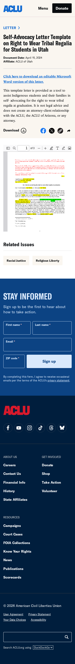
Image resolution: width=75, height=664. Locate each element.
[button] (60, 131)
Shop (46, 473)
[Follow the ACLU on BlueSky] (62, 427)
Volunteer (49, 491)
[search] (67, 637)
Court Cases (12, 534)
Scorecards (12, 577)
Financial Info (14, 482)
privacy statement (59, 380)
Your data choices (14, 619)
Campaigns (12, 526)
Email (9, 341)
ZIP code (11, 358)
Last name (41, 324)
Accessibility (38, 619)
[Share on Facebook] (43, 132)
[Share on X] (52, 132)
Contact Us (12, 473)
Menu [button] (43, 8)
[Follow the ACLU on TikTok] (40, 427)
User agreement (13, 614)
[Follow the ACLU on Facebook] (7, 427)
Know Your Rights (17, 551)
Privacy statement (39, 614)
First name (13, 324)
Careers (9, 465)
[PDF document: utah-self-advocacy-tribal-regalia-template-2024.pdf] (37, 188)
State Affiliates (15, 499)
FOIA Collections (16, 543)
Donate (62, 8)
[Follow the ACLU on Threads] (51, 427)
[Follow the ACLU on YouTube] (18, 427)
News (7, 560)
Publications (13, 569)
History (9, 491)
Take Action (51, 482)
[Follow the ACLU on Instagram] (29, 427)
